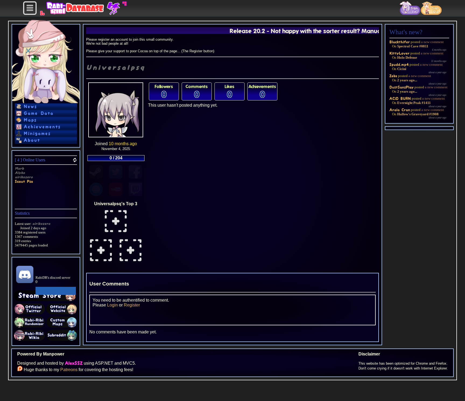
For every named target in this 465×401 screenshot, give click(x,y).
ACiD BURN (400, 98)
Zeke (393, 76)
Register (132, 305)
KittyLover (399, 53)
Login (112, 305)
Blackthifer (399, 42)
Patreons (69, 369)
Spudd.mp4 (399, 64)
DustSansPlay (401, 87)
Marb (19, 168)
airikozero (24, 177)
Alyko (20, 173)
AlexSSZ (74, 363)
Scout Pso (24, 181)
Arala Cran (399, 109)
